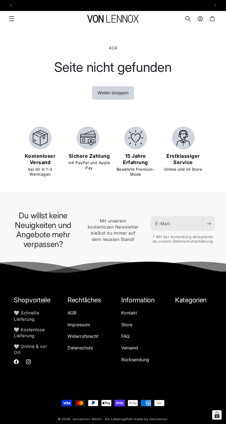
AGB (72, 313)
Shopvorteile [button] (32, 300)
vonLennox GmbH (86, 419)
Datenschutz (80, 347)
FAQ (125, 336)
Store (126, 324)
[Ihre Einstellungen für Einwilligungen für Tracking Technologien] (217, 415)
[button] (12, 19)
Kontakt (129, 313)
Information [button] (138, 300)
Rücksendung (135, 359)
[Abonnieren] (209, 223)
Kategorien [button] (191, 300)
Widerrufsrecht (83, 336)
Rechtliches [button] (84, 300)
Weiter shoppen (113, 93)
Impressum (79, 324)
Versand (129, 347)
